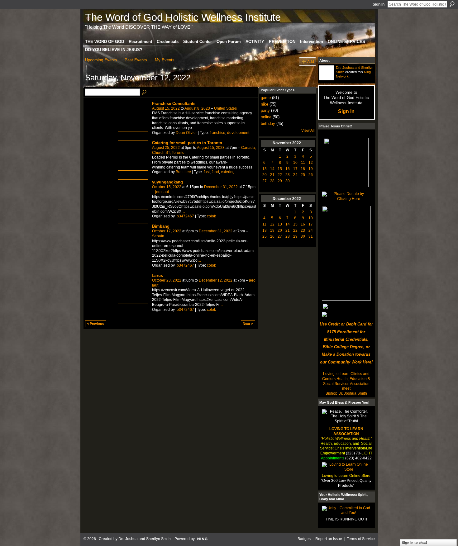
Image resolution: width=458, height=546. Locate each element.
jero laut (162, 192)
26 (310, 175)
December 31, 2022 (221, 187)
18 (303, 169)
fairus (157, 275)
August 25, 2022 (166, 147)
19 (310, 169)
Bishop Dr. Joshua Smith (346, 393)
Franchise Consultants (173, 103)
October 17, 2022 (166, 231)
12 (310, 162)
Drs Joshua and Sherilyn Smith (144, 539)
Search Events (144, 92)
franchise (217, 133)
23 (287, 175)
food (215, 172)
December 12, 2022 (215, 280)
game (266, 97)
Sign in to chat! (414, 542)
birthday (268, 123)
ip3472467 (185, 216)
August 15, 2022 (166, 108)
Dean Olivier (186, 133)
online (266, 117)
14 (272, 169)
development (238, 133)
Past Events (136, 60)
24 (295, 175)
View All (308, 130)
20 (264, 175)
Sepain (158, 236)
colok (211, 216)
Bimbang (160, 226)
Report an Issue (328, 539)
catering (228, 172)
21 (272, 175)
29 (280, 181)
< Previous (95, 323)
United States (225, 108)
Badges (304, 539)
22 (280, 175)
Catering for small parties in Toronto (187, 142)
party (265, 110)
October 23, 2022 (166, 280)
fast (207, 172)
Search (452, 4)
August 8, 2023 (197, 108)
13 (264, 169)
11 (303, 162)
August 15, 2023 (211, 147)
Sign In (378, 4)
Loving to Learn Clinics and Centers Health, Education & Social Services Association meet (346, 381)
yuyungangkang (167, 182)
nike (264, 104)
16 (287, 169)
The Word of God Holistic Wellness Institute (183, 17)
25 (303, 175)
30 (287, 181)
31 (310, 236)
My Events (164, 60)
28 (272, 181)
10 (295, 162)
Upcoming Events (101, 60)
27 (264, 181)
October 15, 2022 (166, 187)
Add (310, 61)
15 (280, 169)
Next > (248, 323)
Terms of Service (361, 539)
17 (295, 169)
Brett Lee (183, 172)
